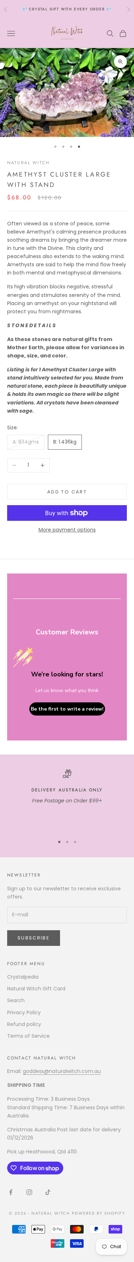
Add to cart (67, 491)
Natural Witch (28, 162)
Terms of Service (28, 1036)
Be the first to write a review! (67, 709)
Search (16, 1000)
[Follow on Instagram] (29, 1192)
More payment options (67, 529)
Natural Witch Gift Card (36, 988)
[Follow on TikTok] (47, 1192)
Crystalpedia (23, 976)
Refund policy (24, 1024)
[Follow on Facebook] (10, 1192)
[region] (67, 799)
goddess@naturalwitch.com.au (62, 1071)
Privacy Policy (24, 1012)
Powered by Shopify (98, 1213)
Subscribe (34, 937)
